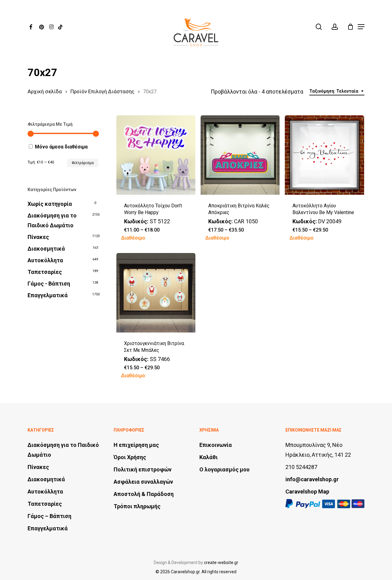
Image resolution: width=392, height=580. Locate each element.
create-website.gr (221, 562)
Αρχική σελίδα (45, 91)
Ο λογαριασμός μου (224, 469)
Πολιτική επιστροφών (143, 469)
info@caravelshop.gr (312, 479)
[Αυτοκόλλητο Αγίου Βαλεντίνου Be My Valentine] (324, 155)
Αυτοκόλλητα (45, 260)
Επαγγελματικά (48, 295)
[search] (318, 27)
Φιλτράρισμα (83, 163)
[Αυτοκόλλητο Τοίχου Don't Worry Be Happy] (156, 155)
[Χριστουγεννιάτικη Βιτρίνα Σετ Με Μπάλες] (156, 292)
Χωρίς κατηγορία (50, 204)
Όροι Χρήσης (130, 457)
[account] (334, 27)
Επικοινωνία (215, 445)
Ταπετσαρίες (45, 272)
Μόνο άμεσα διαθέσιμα (61, 147)
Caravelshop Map (307, 491)
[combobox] (336, 91)
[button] (361, 27)
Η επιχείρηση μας (136, 445)
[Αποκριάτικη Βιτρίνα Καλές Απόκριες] (240, 155)
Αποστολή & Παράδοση (144, 494)
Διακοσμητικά (46, 248)
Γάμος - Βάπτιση (49, 283)
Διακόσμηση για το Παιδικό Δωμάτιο (52, 220)
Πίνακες (38, 237)
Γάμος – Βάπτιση (49, 516)
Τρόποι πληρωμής (137, 506)
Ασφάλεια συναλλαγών (143, 481)
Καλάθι (208, 457)
